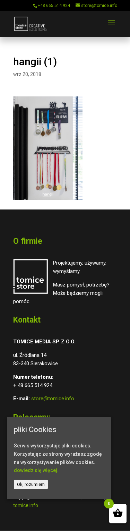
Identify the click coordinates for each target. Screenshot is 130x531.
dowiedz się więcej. (36, 470)
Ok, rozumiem (31, 484)
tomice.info (25, 505)
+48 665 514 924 (54, 5)
